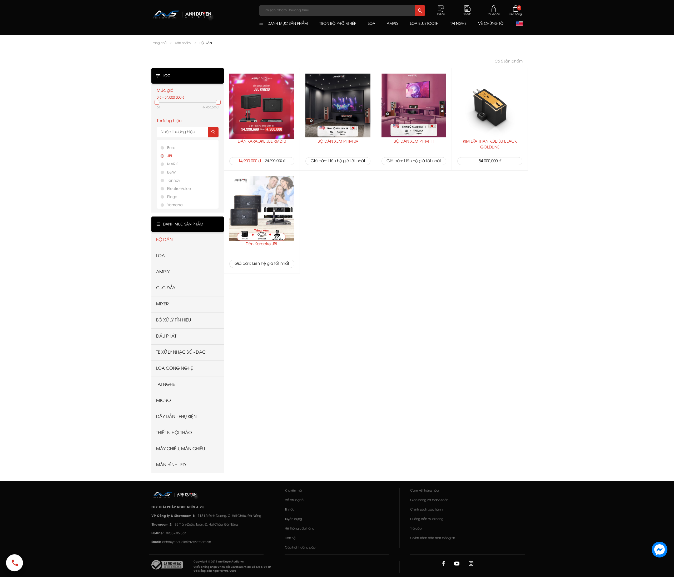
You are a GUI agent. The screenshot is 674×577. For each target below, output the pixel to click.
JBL (170, 156)
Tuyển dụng (293, 519)
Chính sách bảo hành (426, 509)
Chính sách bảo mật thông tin (432, 538)
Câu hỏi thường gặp (300, 547)
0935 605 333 (176, 533)
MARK (172, 164)
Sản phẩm (183, 43)
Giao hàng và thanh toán (429, 500)
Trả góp (416, 528)
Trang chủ (158, 43)
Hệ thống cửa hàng (299, 528)
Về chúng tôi (294, 500)
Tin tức (289, 509)
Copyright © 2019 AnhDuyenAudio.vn (219, 562)
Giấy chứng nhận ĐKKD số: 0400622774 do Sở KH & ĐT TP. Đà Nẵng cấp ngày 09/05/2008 (232, 569)
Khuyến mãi (293, 490)
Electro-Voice (179, 189)
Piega (172, 197)
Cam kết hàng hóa (424, 490)
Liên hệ (290, 538)
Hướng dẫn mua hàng (426, 519)
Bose (171, 148)
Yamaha (175, 205)
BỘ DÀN (206, 43)
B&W (171, 172)
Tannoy (173, 180)
